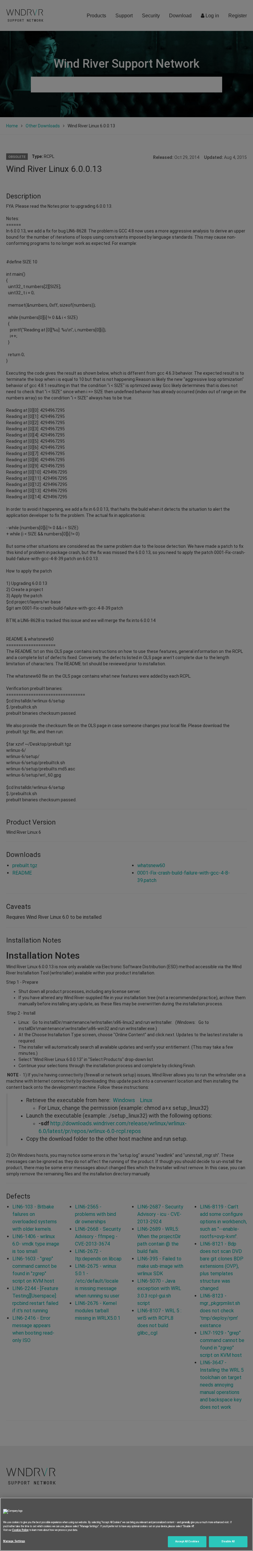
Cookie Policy (20, 1530)
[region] (126, 1524)
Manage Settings (14, 1541)
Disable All (228, 1541)
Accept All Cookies (187, 1541)
